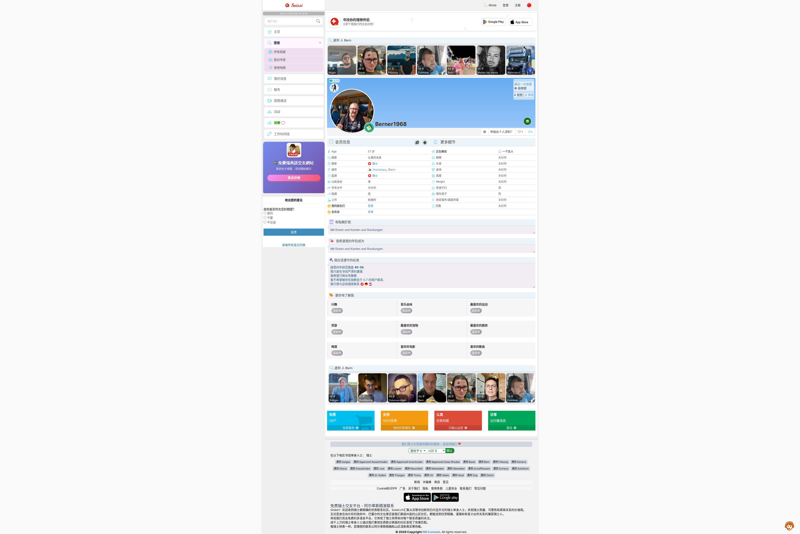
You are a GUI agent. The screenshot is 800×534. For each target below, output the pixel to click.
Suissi (295, 5)
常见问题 (480, 488)
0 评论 (529, 95)
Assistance (789, 525)
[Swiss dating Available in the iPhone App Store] (418, 495)
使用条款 (437, 488)
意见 (446, 482)
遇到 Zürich (487, 475)
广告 (402, 488)
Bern (391, 170)
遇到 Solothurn (520, 468)
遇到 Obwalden (456, 468)
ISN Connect (431, 532)
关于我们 (414, 488)
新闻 (417, 482)
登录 (506, 5)
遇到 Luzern (394, 468)
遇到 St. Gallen (377, 475)
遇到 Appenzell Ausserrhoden (371, 461)
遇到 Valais (442, 475)
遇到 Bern (484, 461)
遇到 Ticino (414, 475)
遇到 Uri (428, 475)
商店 (437, 482)
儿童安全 (451, 488)
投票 (294, 232)
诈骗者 (427, 482)
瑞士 (375, 163)
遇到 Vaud (458, 475)
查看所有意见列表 (293, 245)
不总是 (271, 222)
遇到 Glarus (340, 468)
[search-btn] (318, 21)
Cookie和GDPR (387, 488)
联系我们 (465, 488)
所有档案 (280, 52)
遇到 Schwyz (501, 468)
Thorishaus (379, 169)
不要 (270, 217)
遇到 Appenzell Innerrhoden (407, 461)
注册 (518, 5)
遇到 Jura (379, 468)
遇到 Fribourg (500, 461)
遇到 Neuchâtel (413, 468)
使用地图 (280, 67)
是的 (270, 213)
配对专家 (280, 59)
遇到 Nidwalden (435, 468)
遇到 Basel (469, 461)
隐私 (425, 488)
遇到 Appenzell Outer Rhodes (443, 461)
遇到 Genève (518, 461)
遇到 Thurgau (397, 475)
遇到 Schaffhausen (479, 468)
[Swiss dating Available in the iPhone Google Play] (445, 495)
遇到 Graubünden (360, 468)
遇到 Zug (472, 475)
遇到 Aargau (343, 461)
